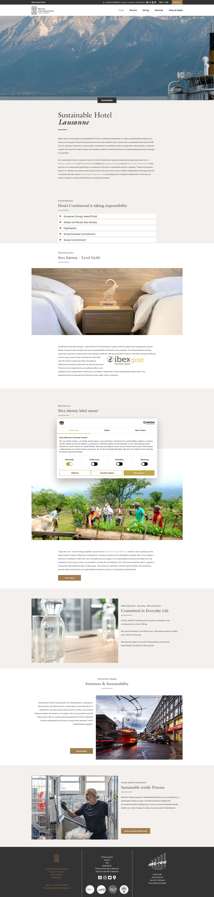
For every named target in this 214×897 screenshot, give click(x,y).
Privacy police (107, 857)
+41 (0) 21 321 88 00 (112, 2)
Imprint (107, 860)
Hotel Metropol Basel (157, 883)
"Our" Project (69, 578)
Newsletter (107, 866)
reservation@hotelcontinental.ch (56, 888)
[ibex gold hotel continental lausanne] (89, 889)
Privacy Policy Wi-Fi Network (107, 869)
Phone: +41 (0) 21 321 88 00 (56, 885)
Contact (124, 2)
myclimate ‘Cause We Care (115, 552)
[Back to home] (43, 10)
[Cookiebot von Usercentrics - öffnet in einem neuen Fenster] (145, 423)
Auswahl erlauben (107, 473)
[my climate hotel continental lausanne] (101, 889)
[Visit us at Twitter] (152, 2)
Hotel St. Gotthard (157, 880)
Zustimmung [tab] (74, 430)
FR (167, 2)
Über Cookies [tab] (140, 430)
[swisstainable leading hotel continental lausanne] (112, 889)
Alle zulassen (139, 473)
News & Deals (176, 10)
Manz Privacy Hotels (38, 2)
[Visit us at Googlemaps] (155, 2)
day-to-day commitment (137, 164)
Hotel (121, 10)
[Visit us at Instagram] (150, 2)
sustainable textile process (93, 174)
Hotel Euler (157, 875)
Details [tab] (107, 430)
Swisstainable (81, 751)
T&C (107, 863)
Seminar (159, 10)
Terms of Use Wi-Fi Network (107, 872)
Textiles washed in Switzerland (135, 831)
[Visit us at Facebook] (147, 2)
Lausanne (131, 2)
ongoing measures (112, 164)
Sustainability (140, 2)
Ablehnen (75, 473)
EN (164, 2)
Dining (146, 10)
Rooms (133, 10)
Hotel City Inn (157, 877)
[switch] (94, 464)
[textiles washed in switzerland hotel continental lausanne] (124, 889)
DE (160, 2)
